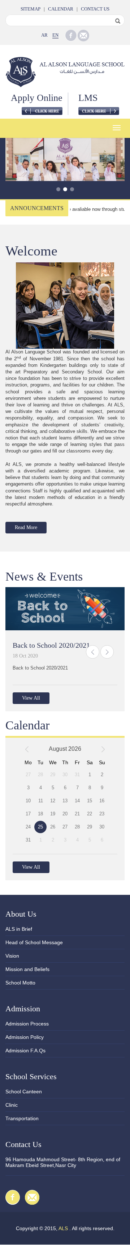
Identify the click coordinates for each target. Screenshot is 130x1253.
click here (42, 111)
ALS (63, 1228)
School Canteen (23, 1091)
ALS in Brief (18, 929)
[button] (92, 652)
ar (44, 35)
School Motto (20, 983)
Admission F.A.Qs (25, 1050)
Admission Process (27, 1024)
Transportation (22, 1118)
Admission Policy (24, 1037)
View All (31, 698)
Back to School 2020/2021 (51, 645)
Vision (12, 956)
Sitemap (30, 9)
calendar (60, 9)
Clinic (11, 1105)
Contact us (95, 9)
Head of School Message (34, 942)
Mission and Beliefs (27, 969)
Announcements (37, 208)
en (55, 35)
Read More (26, 527)
